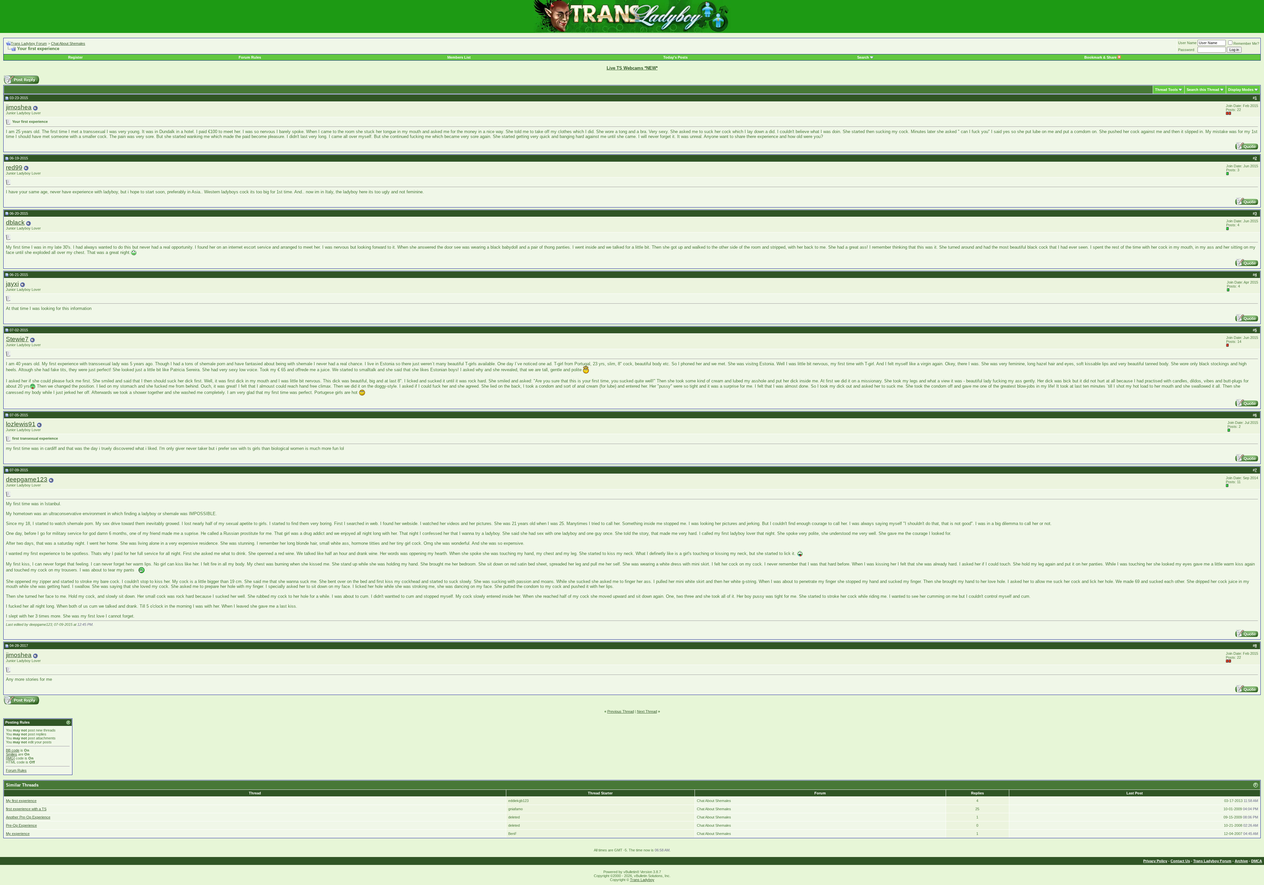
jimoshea (19, 107)
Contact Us (1180, 861)
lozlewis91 (21, 424)
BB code (12, 750)
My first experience (21, 801)
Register (75, 57)
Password (1186, 50)
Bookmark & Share (1101, 57)
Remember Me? (1246, 43)
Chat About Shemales (68, 43)
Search (863, 57)
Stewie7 (17, 339)
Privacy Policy (1155, 861)
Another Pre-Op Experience (28, 817)
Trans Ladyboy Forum (29, 43)
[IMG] (10, 758)
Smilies (11, 754)
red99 (14, 167)
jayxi (12, 283)
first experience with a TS (26, 809)
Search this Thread (1203, 90)
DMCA (1256, 861)
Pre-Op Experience (21, 825)
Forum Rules (250, 57)
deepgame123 (26, 479)
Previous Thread (620, 711)
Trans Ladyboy (642, 880)
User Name (1187, 43)
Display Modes (1240, 90)
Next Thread (647, 711)
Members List (459, 57)
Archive (1241, 861)
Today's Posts (675, 57)
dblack (15, 222)
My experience (18, 834)
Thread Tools (1166, 90)
